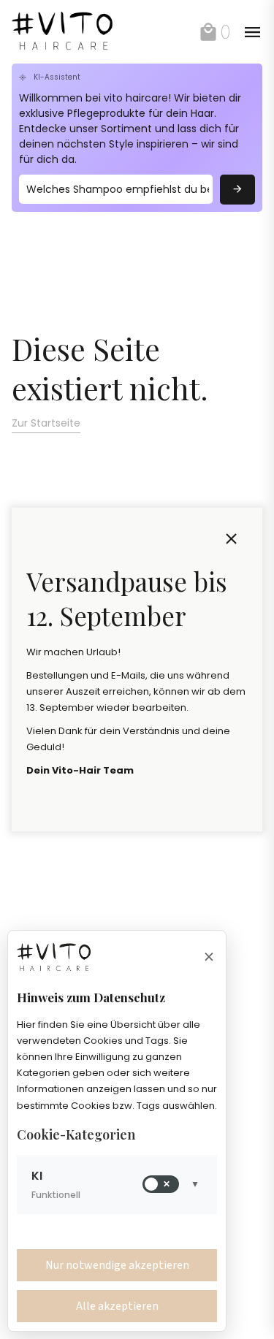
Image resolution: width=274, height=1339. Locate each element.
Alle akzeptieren (117, 1306)
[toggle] (231, 538)
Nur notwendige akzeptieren (117, 1265)
